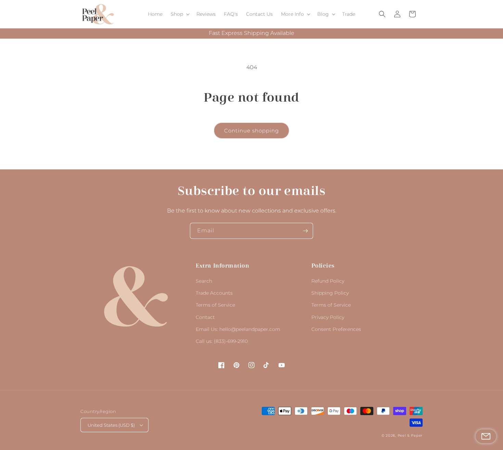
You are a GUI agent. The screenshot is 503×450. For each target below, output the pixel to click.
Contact (205, 317)
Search (204, 281)
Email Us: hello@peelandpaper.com (238, 329)
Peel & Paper (410, 435)
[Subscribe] (305, 231)
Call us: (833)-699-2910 (222, 341)
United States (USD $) (111, 425)
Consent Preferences (336, 329)
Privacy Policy (327, 317)
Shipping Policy (330, 293)
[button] (179, 14)
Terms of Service (215, 305)
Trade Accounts (214, 293)
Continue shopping (251, 130)
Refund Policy (327, 281)
